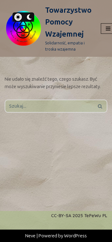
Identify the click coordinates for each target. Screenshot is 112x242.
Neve (30, 236)
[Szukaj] (100, 106)
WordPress (75, 236)
